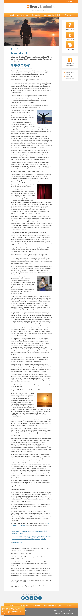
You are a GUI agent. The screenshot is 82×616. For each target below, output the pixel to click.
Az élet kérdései (22, 15)
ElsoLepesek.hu (70, 613)
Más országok (70, 78)
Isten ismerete (49, 15)
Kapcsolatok (36, 15)
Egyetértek (12, 613)
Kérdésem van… (17, 542)
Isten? (12, 15)
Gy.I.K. (59, 15)
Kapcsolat (66, 611)
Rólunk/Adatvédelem (59, 613)
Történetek (68, 15)
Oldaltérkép (69, 76)
